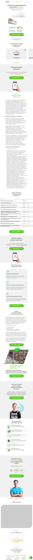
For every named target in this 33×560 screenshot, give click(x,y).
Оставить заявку (16, 231)
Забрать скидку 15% (16, 476)
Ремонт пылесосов (9, 556)
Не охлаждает (16, 57)
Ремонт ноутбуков (16, 557)
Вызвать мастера (16, 34)
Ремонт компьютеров (16, 559)
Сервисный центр (10, 498)
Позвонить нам (16, 541)
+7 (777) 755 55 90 (18, 1)
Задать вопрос (16, 77)
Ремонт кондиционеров (20, 498)
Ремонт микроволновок (9, 558)
